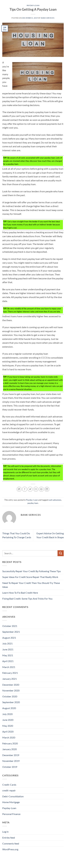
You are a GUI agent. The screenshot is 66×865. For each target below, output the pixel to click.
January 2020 (9, 749)
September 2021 (11, 631)
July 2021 (7, 643)
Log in (5, 831)
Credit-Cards (9, 784)
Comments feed (10, 843)
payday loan (32, 503)
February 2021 (10, 672)
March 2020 (8, 737)
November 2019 (10, 760)
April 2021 (8, 661)
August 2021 (9, 637)
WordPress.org (10, 849)
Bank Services (47, 18)
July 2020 (7, 714)
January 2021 (9, 678)
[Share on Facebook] (24, 489)
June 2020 (7, 719)
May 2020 (7, 725)
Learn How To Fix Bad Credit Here (20, 592)
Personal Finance (11, 814)
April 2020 (8, 731)
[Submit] (61, 553)
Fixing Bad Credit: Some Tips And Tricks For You (27, 598)
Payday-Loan (33, 5)
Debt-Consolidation (13, 796)
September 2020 (11, 702)
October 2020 (9, 696)
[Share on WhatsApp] (19, 489)
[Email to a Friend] (35, 489)
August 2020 (9, 708)
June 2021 (7, 649)
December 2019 (10, 755)
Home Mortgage (11, 802)
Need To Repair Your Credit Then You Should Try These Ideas (31, 584)
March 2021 (8, 667)
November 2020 (10, 690)
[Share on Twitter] (30, 489)
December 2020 (10, 684)
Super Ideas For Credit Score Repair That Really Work (30, 577)
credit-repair (9, 790)
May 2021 (7, 655)
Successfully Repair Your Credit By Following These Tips (31, 571)
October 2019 (9, 766)
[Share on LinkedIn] (46, 489)
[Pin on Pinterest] (41, 489)
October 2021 (9, 625)
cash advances (55, 500)
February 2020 (10, 743)
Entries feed (8, 837)
